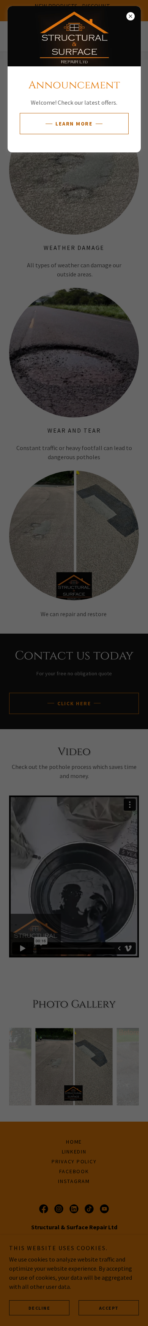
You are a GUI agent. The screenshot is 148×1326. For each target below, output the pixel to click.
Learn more (74, 123)
